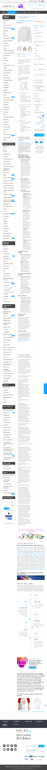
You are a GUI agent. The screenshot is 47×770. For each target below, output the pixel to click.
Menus (5, 94)
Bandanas (5, 248)
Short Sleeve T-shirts (8, 283)
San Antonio (19, 555)
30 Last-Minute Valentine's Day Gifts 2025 (8, 444)
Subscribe (41, 746)
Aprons (5, 246)
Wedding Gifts (6, 415)
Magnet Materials (7, 397)
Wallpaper (5, 380)
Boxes (4, 149)
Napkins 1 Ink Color (8, 178)
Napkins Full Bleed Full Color (8, 191)
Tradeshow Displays (8, 373)
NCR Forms (6, 102)
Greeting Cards (7, 72)
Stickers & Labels (8, 135)
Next (45, 705)
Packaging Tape (7, 204)
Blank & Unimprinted (8, 475)
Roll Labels (6, 122)
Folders (5, 67)
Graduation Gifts (7, 434)
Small (35, 59)
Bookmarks (6, 30)
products (21, 566)
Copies (5, 48)
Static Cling (6, 367)
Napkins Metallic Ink (8, 197)
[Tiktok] (15, 745)
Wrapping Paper (7, 236)
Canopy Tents (6, 327)
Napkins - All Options (8, 185)
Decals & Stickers (8, 335)
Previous (16, 705)
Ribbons (5, 221)
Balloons (5, 146)
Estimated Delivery (38, 129)
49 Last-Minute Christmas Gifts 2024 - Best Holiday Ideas (8, 449)
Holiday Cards (6, 77)
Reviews (28, 54)
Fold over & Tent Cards (8, 65)
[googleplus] (26, 756)
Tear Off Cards (6, 137)
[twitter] (11, 745)
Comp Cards (6, 45)
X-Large (35, 74)
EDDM (4, 58)
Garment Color (37, 104)
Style (35, 48)
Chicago (24, 553)
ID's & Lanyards (7, 163)
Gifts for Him (6, 422)
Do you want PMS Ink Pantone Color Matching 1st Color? (39, 87)
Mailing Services (7, 92)
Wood (4, 402)
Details (19, 54)
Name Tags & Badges (8, 99)
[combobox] (39, 33)
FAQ (25, 56)
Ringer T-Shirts (7, 275)
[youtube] (4, 749)
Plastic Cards (6, 107)
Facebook (9, 516)
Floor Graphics (6, 344)
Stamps (5, 223)
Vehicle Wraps (6, 378)
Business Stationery (8, 40)
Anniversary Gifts (7, 427)
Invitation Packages (8, 80)
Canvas (5, 329)
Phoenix (24, 555)
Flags (4, 342)
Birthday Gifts (6, 432)
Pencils (5, 208)
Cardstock (5, 392)
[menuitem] (4, 12)
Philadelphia (29, 555)
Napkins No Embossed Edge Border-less (8, 200)
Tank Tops (5, 293)
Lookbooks (6, 87)
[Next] (31, 34)
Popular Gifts (8, 412)
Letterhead (6, 85)
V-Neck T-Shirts (7, 301)
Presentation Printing (8, 117)
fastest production (21, 73)
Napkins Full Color (8, 195)
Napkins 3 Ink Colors (8, 183)
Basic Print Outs (7, 25)
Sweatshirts (6, 285)
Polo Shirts (6, 268)
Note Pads (5, 104)
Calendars (5, 43)
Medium (36, 64)
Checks (5, 151)
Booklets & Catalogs (8, 28)
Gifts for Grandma (7, 439)
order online (38, 568)
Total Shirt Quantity (38, 36)
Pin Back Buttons (8, 213)
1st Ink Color (37, 93)
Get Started (39, 135)
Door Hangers (6, 55)
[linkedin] (8, 749)
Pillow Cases (6, 266)
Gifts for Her (6, 420)
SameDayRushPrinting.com (24, 142)
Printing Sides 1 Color (38, 99)
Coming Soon (6, 477)
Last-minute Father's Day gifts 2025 (8, 458)
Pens (4, 211)
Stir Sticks (5, 226)
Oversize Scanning (7, 349)
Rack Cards (6, 119)
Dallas (39, 553)
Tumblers (5, 231)
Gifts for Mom (6, 417)
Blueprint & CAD (7, 318)
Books (4, 33)
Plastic (4, 399)
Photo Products (7, 468)
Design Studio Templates (6, 481)
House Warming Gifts (8, 410)
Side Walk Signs (7, 362)
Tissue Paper (6, 228)
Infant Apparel (6, 258)
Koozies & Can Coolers (8, 166)
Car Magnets (6, 331)
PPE (4, 271)
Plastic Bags (6, 216)
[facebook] (4, 745)
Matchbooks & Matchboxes (6, 169)
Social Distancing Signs (9, 493)
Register (11, 523)
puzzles (5, 218)
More (19, 56)
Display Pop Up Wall (8, 337)
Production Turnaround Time (39, 42)
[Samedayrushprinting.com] (8, 6)
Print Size (36, 30)
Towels (5, 298)
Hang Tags (6, 75)
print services (42, 565)
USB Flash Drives (7, 233)
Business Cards (8, 38)
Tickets (5, 139)
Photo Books (6, 465)
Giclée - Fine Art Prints (8, 347)
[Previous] (18, 34)
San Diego (42, 555)
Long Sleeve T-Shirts (8, 263)
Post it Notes (6, 109)
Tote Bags (8, 296)
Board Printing (6, 320)
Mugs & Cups (8, 97)
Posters (5, 114)
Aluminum (5, 390)
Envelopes (5, 60)
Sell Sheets (6, 129)
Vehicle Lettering (7, 375)
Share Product (42, 26)
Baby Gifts (5, 425)
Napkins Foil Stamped (8, 188)
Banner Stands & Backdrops (7, 312)
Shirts (4, 131)
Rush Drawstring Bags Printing (8, 279)
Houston (35, 553)
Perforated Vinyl (7, 352)
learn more (39, 560)
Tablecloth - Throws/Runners (7, 370)
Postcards (5, 112)
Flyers (4, 62)
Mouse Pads (6, 172)
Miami (34, 555)
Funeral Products (7, 484)
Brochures (5, 35)
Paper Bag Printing (7, 206)
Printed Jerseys (6, 273)
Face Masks (8, 256)
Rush (22, 56)
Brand (35, 53)
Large (35, 69)
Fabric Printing (6, 339)
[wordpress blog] (15, 749)
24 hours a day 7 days (27, 548)
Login (7, 508)
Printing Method (37, 80)
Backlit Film (6, 309)
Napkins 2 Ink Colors (8, 180)
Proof (35, 110)
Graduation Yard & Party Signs (7, 487)
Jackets (5, 261)
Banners (8, 315)
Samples (5, 490)
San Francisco (30, 553)
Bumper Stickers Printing (7, 324)
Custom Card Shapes (8, 50)
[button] (11, 505)
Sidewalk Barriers (7, 364)
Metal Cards (6, 20)
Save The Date (6, 126)
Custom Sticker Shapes (8, 53)
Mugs (8, 175)
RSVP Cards (6, 124)
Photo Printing (6, 354)
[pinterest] (11, 749)
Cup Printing (6, 161)
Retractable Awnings (8, 359)
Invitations (5, 82)
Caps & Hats (6, 253)
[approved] (39, 759)
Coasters (5, 156)
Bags (4, 22)
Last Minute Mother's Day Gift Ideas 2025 (8, 454)
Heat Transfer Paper (8, 395)
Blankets (5, 251)
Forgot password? (11, 510)
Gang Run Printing (7, 70)
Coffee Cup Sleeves (8, 158)
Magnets (5, 90)
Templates (24, 54)
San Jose (37, 555)
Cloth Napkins (6, 154)
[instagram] (8, 745)
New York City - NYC (38, 552)
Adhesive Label (7, 387)
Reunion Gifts (6, 430)
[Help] (41, 80)
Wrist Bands (8, 238)
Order (18, 547)
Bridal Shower (6, 437)
